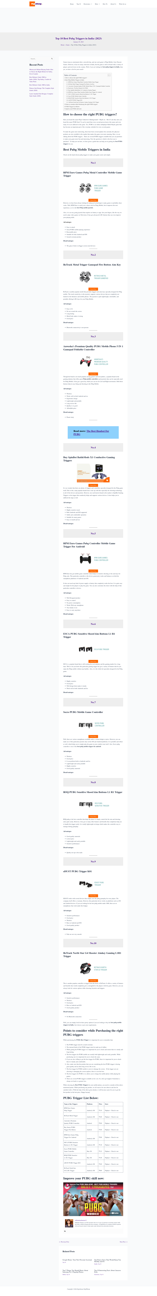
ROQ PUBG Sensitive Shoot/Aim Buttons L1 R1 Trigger (82, 98)
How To (105, 4)
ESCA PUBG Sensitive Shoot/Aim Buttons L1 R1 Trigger (82, 94)
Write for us (122, 4)
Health (95, 1264)
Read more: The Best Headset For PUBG (78, 88)
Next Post (123, 1242)
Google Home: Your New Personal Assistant (77, 1260)
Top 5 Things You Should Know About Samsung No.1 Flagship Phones (75, 1271)
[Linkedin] (65, 1231)
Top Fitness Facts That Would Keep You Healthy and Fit (107, 1261)
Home (72, 4)
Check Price (93, 200)
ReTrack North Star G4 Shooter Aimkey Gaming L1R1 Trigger (84, 102)
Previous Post (64, 1242)
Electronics (87, 4)
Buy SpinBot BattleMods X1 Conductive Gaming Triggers (82, 90)
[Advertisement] (78, 20)
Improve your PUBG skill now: (73, 109)
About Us (113, 4)
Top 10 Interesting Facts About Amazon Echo (107, 1271)
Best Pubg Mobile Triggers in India (74, 80)
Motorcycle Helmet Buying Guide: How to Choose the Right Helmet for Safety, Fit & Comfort (41, 71)
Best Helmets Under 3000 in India (39, 85)
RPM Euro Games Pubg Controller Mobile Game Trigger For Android (85, 92)
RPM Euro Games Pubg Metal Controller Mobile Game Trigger (83, 82)
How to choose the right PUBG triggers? (76, 78)
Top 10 (79, 4)
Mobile (64, 1274)
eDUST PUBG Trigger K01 (75, 100)
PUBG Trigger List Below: (72, 106)
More (96, 4)
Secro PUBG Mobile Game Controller (77, 96)
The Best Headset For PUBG (91, 432)
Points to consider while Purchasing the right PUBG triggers (81, 104)
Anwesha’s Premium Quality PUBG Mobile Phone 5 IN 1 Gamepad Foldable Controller (89, 86)
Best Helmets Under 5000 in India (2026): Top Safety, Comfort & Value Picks (40, 79)
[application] (91, 4)
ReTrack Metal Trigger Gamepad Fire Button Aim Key (81, 84)
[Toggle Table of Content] (108, 75)
